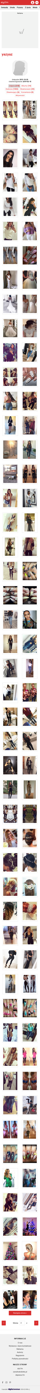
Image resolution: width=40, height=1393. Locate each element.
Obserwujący (13, 92)
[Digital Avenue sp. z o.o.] (14, 1389)
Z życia (28, 7)
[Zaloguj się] (32, 2)
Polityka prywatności (20, 1359)
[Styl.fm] (6, 2)
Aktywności (20, 95)
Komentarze (27, 92)
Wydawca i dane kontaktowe (20, 1346)
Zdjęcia (14, 86)
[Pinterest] (10, 1382)
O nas (20, 1343)
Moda (35, 7)
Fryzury (20, 7)
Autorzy (20, 1352)
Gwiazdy (4, 7)
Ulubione (12, 89)
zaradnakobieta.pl (20, 1372)
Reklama (20, 1349)
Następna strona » (20, 1313)
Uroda (12, 7)
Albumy (26, 86)
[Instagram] (6, 1382)
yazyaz (7, 54)
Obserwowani (27, 89)
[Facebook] (3, 1382)
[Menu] (37, 2)
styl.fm (20, 1369)
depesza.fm (20, 1375)
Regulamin (20, 1355)
